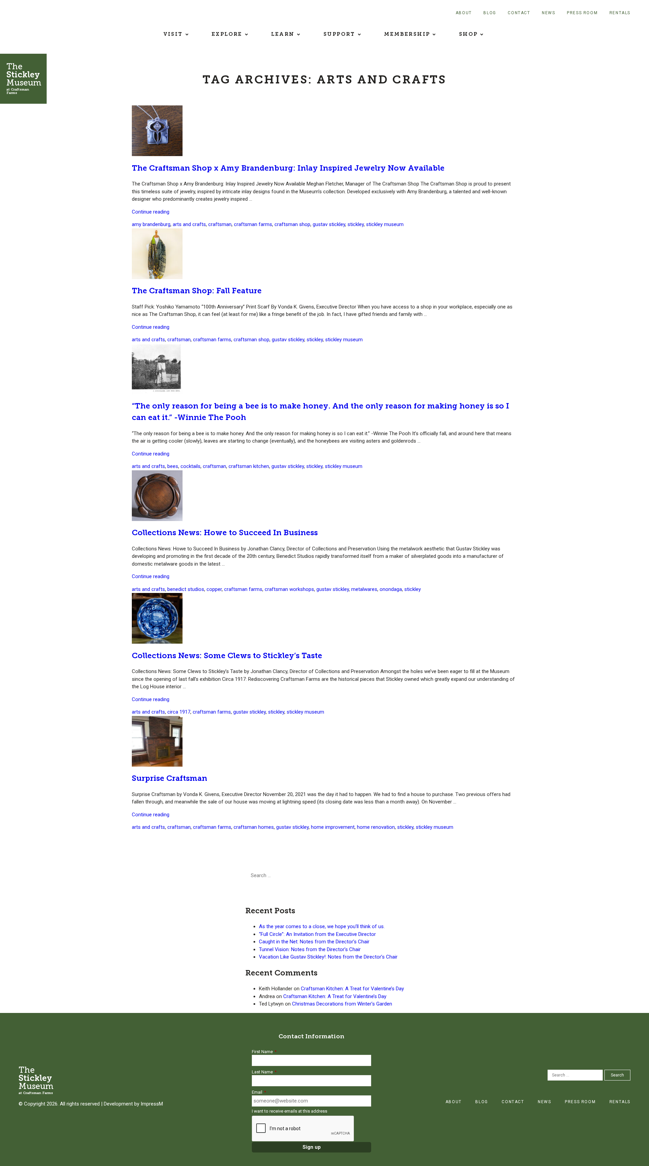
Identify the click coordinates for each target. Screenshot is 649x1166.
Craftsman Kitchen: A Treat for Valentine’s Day (352, 989)
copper (214, 589)
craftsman (220, 224)
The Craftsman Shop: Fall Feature (197, 290)
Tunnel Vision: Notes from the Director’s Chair (310, 949)
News (548, 12)
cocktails (190, 466)
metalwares (364, 589)
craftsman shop (292, 224)
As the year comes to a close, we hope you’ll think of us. (322, 926)
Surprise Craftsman (169, 778)
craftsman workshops (289, 589)
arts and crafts (189, 224)
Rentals (619, 12)
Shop (468, 34)
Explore (227, 34)
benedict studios (185, 589)
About (464, 12)
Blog (489, 12)
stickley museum (385, 224)
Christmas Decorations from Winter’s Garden (342, 1004)
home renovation (376, 827)
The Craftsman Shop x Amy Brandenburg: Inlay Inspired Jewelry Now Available (288, 168)
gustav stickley (329, 224)
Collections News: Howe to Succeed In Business (225, 532)
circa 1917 (178, 712)
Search (331, 875)
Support (339, 34)
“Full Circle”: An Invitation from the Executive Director (317, 934)
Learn (282, 34)
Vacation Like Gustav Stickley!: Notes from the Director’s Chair (328, 957)
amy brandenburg (151, 224)
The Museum (23, 78)
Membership (407, 34)
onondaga (391, 589)
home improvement (333, 827)
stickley (355, 224)
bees (172, 466)
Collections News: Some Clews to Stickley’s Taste (227, 655)
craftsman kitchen (249, 466)
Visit (173, 34)
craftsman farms (253, 224)
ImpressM (152, 1104)
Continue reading (150, 212)
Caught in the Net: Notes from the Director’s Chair (314, 942)
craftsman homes (254, 827)
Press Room (582, 12)
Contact (519, 12)
